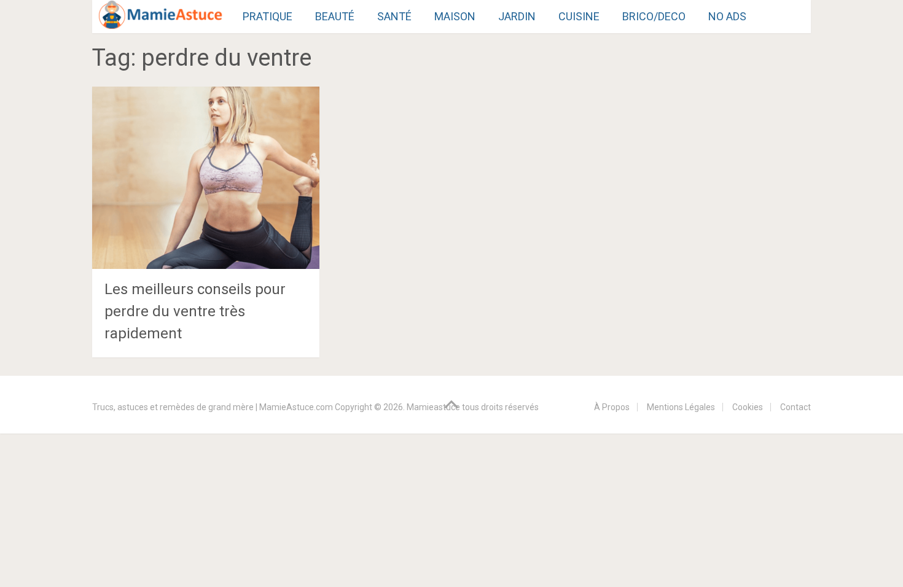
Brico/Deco (654, 16)
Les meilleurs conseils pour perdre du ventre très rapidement (195, 311)
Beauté (334, 16)
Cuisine (579, 16)
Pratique (267, 16)
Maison (454, 16)
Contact (795, 407)
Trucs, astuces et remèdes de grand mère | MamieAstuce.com (212, 407)
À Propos (612, 407)
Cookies (747, 407)
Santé (394, 16)
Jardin (517, 16)
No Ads (727, 16)
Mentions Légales (681, 407)
